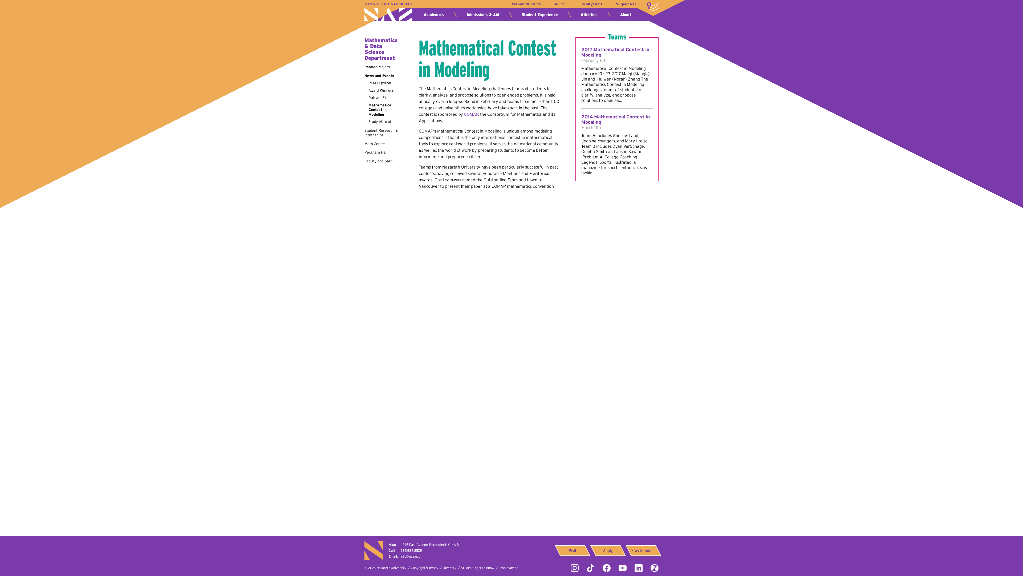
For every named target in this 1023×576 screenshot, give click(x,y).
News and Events (379, 76)
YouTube (623, 568)
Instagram (575, 568)
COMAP (471, 114)
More (653, 6)
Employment (508, 568)
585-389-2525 (411, 551)
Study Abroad (379, 121)
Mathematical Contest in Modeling (380, 110)
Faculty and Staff (378, 161)
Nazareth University (388, 12)
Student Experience (540, 14)
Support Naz (626, 4)
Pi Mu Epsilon (379, 83)
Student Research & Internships (381, 132)
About (625, 14)
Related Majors (377, 67)
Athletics (589, 14)
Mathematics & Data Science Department (380, 49)
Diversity (449, 568)
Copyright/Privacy (424, 568)
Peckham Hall (376, 152)
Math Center (374, 144)
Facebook (607, 568)
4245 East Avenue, (429, 545)
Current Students (526, 4)
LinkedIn (639, 568)
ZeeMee (655, 568)
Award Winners (381, 90)
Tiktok (591, 568)
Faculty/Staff (591, 4)
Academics (434, 14)
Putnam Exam (380, 97)
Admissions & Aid (482, 14)
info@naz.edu (410, 556)
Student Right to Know (477, 568)
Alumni (560, 4)
